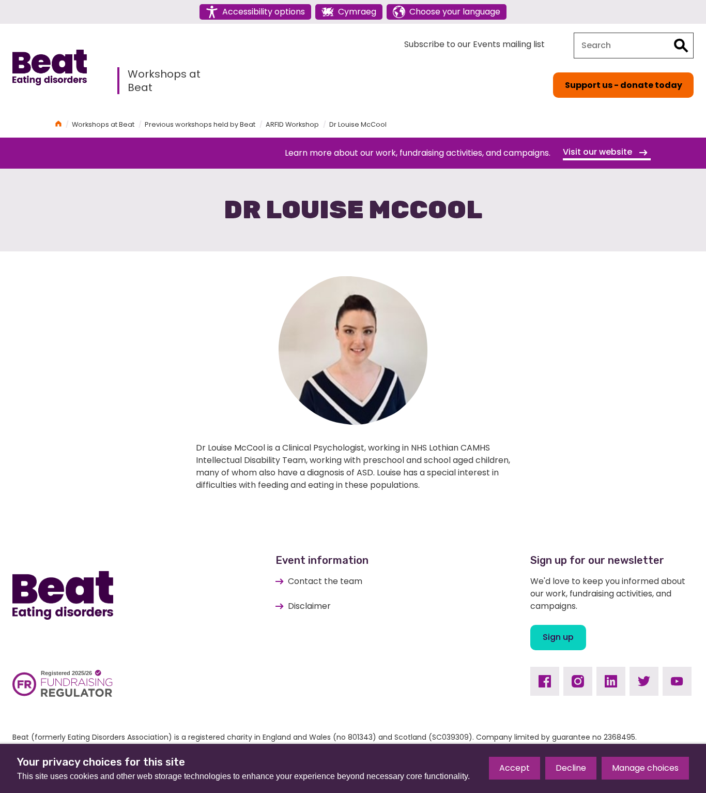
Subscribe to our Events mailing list (474, 44)
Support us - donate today (623, 85)
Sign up (558, 637)
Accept (514, 768)
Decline (571, 768)
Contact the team (325, 581)
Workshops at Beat (164, 80)
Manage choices (645, 768)
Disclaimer (309, 606)
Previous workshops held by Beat (200, 124)
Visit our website (598, 152)
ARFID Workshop (292, 124)
